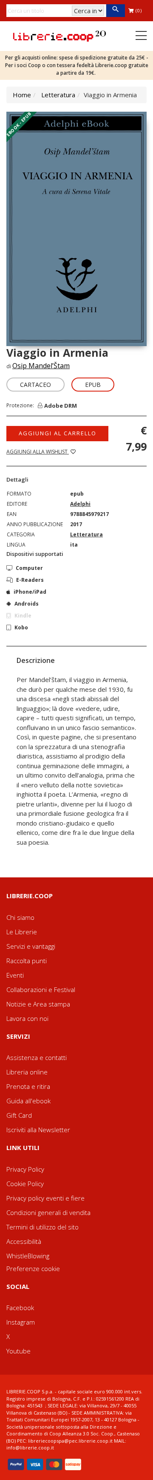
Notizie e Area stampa (38, 1004)
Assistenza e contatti (36, 1057)
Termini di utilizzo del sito (42, 1227)
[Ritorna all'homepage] (59, 35)
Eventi (15, 975)
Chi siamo (20, 917)
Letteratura (58, 94)
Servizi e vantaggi (30, 946)
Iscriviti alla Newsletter (38, 1129)
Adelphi (80, 503)
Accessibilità (23, 1241)
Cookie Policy (25, 1183)
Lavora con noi (27, 1018)
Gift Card (19, 1115)
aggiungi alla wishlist (37, 451)
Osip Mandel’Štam (41, 365)
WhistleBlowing (27, 1256)
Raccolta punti (26, 960)
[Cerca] (115, 10)
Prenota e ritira (28, 1086)
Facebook (20, 1307)
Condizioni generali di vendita (48, 1212)
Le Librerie (21, 931)
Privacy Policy (25, 1169)
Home (22, 94)
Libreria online (27, 1072)
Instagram (20, 1322)
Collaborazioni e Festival (40, 989)
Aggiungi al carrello (57, 433)
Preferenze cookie (33, 1268)
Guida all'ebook (28, 1101)
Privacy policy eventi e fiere (45, 1198)
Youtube (18, 1351)
